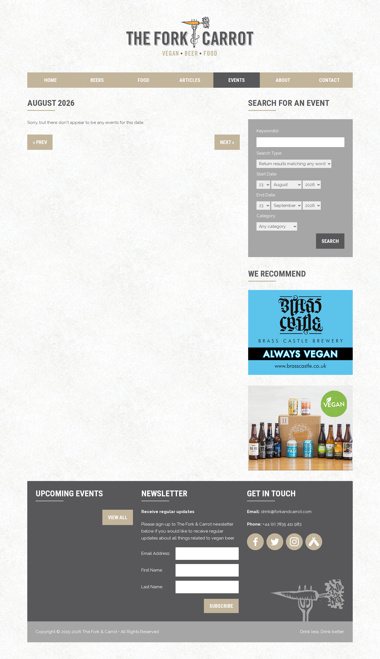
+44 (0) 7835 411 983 (282, 524)
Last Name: (152, 586)
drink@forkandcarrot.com (286, 511)
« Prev (40, 142)
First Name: (152, 570)
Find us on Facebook (255, 541)
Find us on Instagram (294, 541)
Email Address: (155, 553)
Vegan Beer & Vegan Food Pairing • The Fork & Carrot (190, 36)
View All (117, 517)
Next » (227, 142)
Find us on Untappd (313, 541)
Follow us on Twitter (275, 541)
